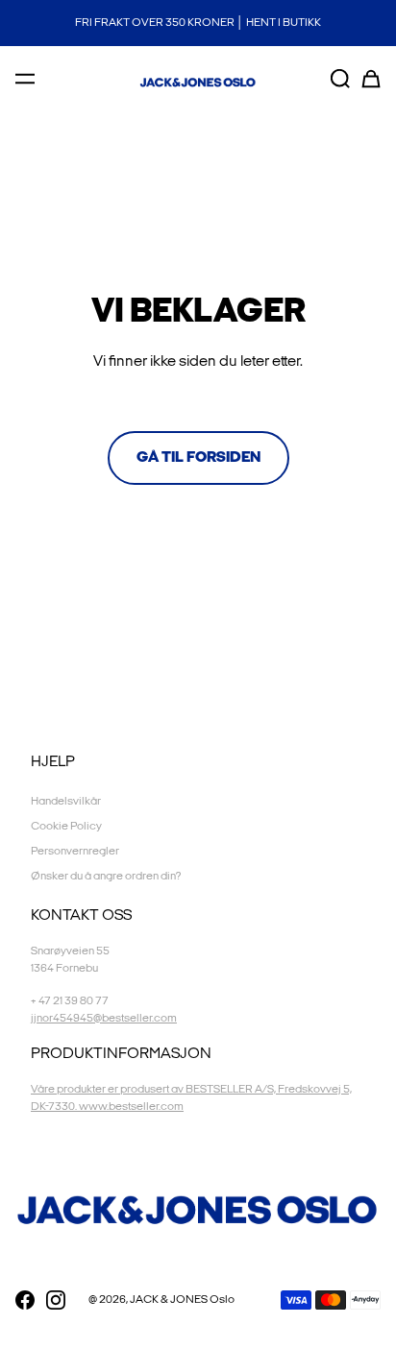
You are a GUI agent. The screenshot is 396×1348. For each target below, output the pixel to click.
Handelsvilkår (66, 801)
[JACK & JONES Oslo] (197, 82)
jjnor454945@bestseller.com (104, 1018)
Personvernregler (75, 851)
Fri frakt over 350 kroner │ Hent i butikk (198, 22)
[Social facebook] (25, 1300)
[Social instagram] (55, 1300)
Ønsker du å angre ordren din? (106, 876)
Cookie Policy (66, 826)
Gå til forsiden (198, 457)
